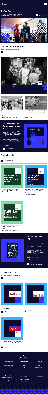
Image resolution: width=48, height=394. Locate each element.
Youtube (23, 367)
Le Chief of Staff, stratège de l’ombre (11, 86)
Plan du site (8, 379)
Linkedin (23, 363)
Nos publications (24, 381)
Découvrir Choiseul (8, 363)
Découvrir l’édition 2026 (10, 148)
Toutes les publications (8, 160)
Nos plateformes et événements (24, 377)
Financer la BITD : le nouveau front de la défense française (11, 111)
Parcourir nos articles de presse (10, 278)
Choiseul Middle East (26, 0)
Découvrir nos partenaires (8, 365)
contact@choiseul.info (39, 367)
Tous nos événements (8, 51)
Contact (8, 380)
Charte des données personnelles (8, 377)
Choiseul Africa (18, 0)
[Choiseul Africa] (4, 4)
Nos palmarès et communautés (23, 379)
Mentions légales (8, 375)
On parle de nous (40, 376)
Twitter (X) (24, 365)
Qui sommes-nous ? (43, 15)
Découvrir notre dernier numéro (36, 264)
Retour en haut (24, 384)
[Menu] (45, 4)
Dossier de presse (39, 377)
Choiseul (12, 0)
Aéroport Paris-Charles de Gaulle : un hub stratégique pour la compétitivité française (35, 111)
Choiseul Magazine (34, 0)
